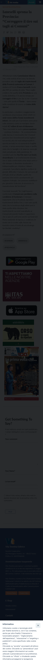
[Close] (38, 625)
